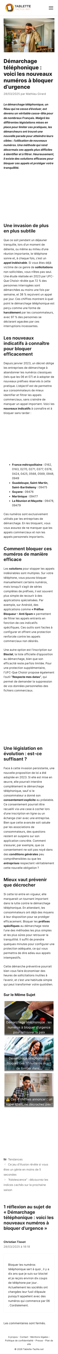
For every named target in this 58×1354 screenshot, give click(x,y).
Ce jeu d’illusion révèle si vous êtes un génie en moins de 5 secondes (26, 1169)
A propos (13, 1337)
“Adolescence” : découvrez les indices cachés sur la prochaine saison (26, 1185)
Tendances (15, 1159)
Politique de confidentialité (19, 1340)
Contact (24, 1337)
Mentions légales (39, 1337)
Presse (39, 1340)
